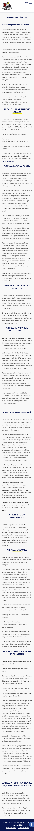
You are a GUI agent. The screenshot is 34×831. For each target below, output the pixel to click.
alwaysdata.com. (9, 161)
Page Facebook (11, 827)
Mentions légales (23, 827)
